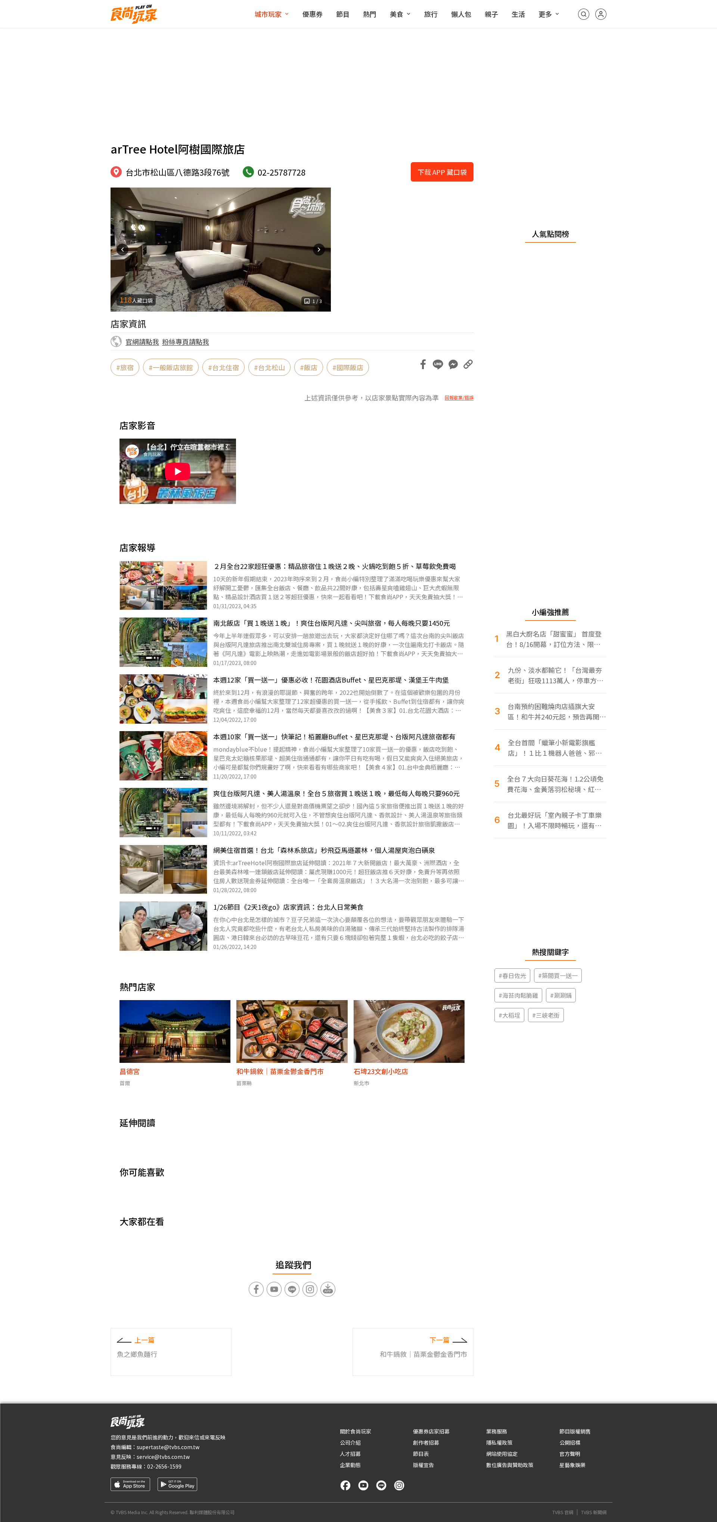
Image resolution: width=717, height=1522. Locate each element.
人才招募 (350, 1453)
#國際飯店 (347, 367)
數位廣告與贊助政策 (509, 1465)
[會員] (600, 14)
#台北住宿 (223, 367)
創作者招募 (426, 1442)
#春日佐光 (512, 975)
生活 (518, 14)
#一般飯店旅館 (171, 367)
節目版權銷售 (575, 1431)
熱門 (369, 14)
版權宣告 (423, 1465)
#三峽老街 (546, 1015)
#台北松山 (269, 367)
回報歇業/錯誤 (459, 397)
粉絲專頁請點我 (185, 341)
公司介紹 (350, 1442)
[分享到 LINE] (438, 364)
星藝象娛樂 (572, 1465)
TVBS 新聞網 (593, 1512)
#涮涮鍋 (561, 995)
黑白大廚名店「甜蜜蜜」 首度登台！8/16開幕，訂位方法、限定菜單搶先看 (554, 639)
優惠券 (312, 14)
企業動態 (350, 1465)
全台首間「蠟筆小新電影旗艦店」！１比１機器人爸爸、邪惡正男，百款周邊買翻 (555, 747)
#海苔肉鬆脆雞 (518, 995)
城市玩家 (268, 14)
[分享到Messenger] (453, 364)
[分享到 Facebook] (423, 364)
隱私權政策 (499, 1442)
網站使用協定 (502, 1453)
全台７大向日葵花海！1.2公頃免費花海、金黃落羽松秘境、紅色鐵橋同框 (555, 784)
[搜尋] (583, 14)
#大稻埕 (509, 1015)
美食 (396, 14)
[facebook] (345, 1485)
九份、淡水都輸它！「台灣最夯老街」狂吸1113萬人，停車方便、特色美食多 (555, 675)
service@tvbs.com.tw (163, 1456)
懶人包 (461, 14)
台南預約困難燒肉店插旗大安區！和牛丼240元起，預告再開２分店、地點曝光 (557, 711)
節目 (343, 14)
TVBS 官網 (562, 1512)
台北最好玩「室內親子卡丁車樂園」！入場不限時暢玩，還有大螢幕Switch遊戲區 (555, 820)
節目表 (421, 1453)
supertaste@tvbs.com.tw (168, 1447)
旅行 (431, 14)
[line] (381, 1485)
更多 (545, 14)
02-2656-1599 (164, 1466)
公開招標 (569, 1442)
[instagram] (399, 1485)
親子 (491, 14)
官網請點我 (142, 341)
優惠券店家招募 (431, 1431)
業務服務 (496, 1431)
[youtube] (363, 1485)
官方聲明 (569, 1453)
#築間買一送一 (558, 975)
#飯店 (308, 367)
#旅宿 (125, 367)
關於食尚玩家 (355, 1431)
